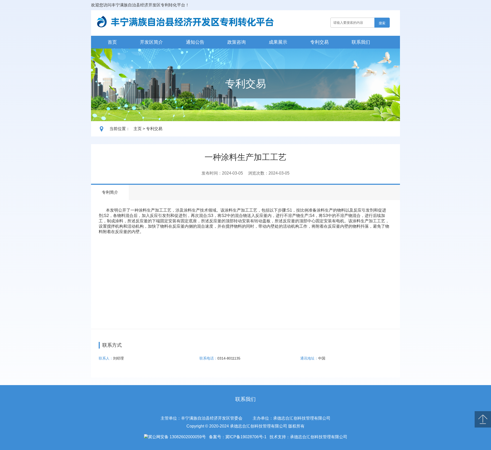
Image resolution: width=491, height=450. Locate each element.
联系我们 (361, 42)
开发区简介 (151, 42)
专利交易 (319, 42)
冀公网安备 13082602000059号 (177, 437)
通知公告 (195, 42)
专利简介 (110, 192)
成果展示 (278, 42)
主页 (137, 128)
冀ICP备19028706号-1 (245, 437)
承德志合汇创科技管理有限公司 (318, 437)
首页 (112, 42)
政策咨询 (236, 42)
